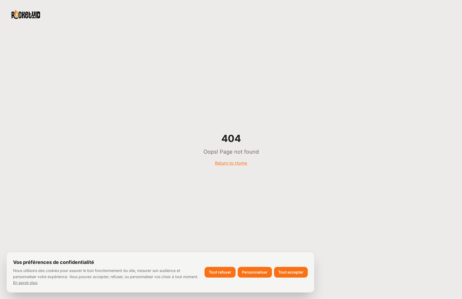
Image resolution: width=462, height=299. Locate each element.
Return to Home (231, 163)
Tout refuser (220, 272)
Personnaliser (255, 272)
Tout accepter (290, 272)
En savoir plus (25, 282)
